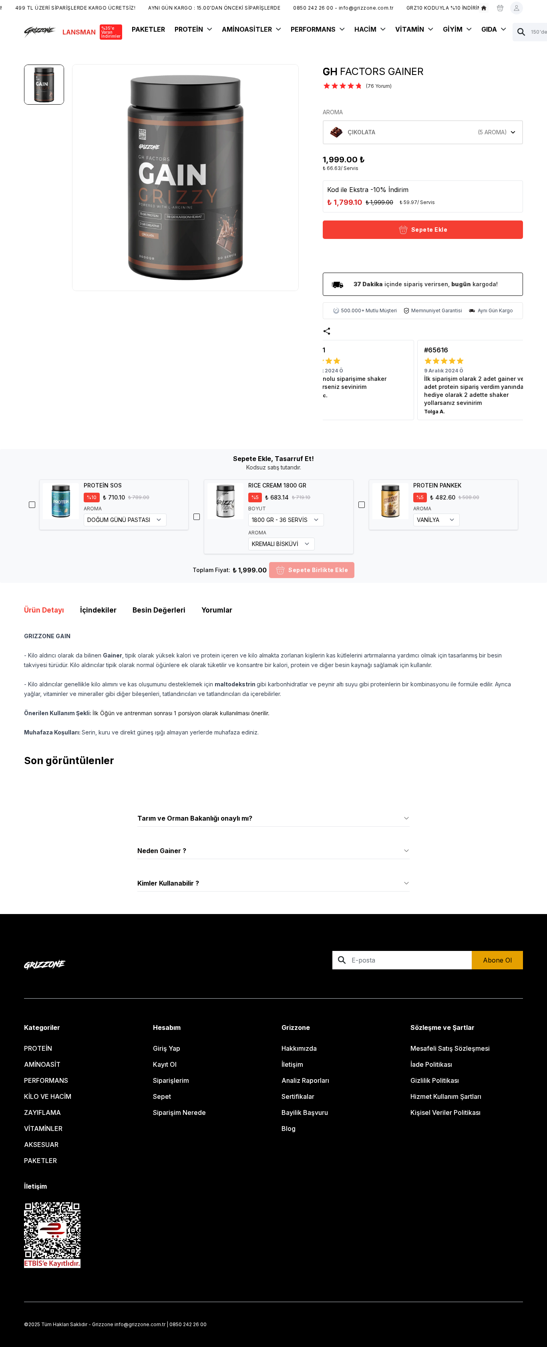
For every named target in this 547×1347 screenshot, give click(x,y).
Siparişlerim (171, 1080)
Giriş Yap (166, 1048)
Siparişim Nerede (179, 1112)
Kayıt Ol (165, 1064)
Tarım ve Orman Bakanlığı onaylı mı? (194, 818)
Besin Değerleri (159, 610)
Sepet (162, 1096)
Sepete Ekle (429, 229)
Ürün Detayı (44, 610)
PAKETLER (40, 1161)
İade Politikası (431, 1064)
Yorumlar (216, 610)
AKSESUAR (41, 1145)
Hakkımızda (299, 1048)
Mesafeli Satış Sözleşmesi (450, 1048)
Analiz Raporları (305, 1080)
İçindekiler (98, 610)
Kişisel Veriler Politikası (445, 1112)
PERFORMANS (46, 1080)
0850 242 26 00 (188, 1324)
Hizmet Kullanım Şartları (445, 1096)
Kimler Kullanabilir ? (168, 883)
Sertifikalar (298, 1096)
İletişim (292, 1064)
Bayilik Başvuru (305, 1112)
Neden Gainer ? (161, 851)
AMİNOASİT (42, 1064)
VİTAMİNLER (43, 1129)
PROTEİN (38, 1048)
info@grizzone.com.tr (140, 1324)
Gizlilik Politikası (434, 1080)
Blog (289, 1129)
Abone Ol (497, 960)
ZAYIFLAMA (42, 1112)
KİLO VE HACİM (47, 1096)
